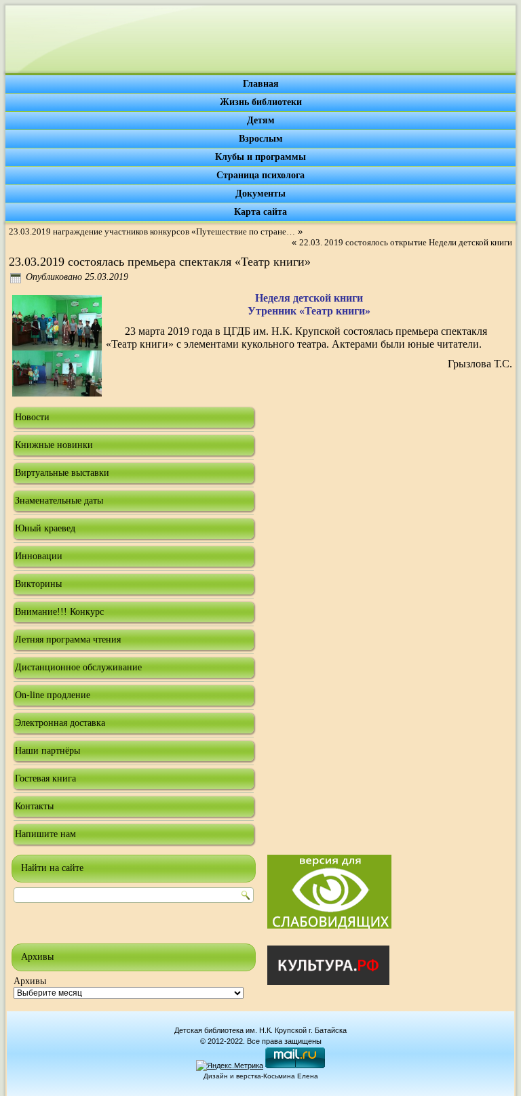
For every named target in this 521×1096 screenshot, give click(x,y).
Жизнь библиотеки (261, 102)
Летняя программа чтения (68, 639)
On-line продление (52, 695)
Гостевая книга (45, 778)
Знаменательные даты (59, 500)
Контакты (34, 806)
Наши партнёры (47, 751)
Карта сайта (260, 212)
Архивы (30, 981)
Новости (32, 417)
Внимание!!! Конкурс (59, 612)
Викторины (38, 584)
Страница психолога (260, 175)
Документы (260, 193)
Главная (261, 84)
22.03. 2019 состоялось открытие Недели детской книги (405, 242)
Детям (261, 120)
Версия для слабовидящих (329, 892)
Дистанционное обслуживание (78, 667)
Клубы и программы (260, 157)
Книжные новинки (54, 445)
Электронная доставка (60, 723)
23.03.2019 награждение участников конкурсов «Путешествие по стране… (152, 231)
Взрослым (261, 139)
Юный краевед (45, 528)
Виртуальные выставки (62, 473)
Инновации (38, 556)
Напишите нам (45, 834)
